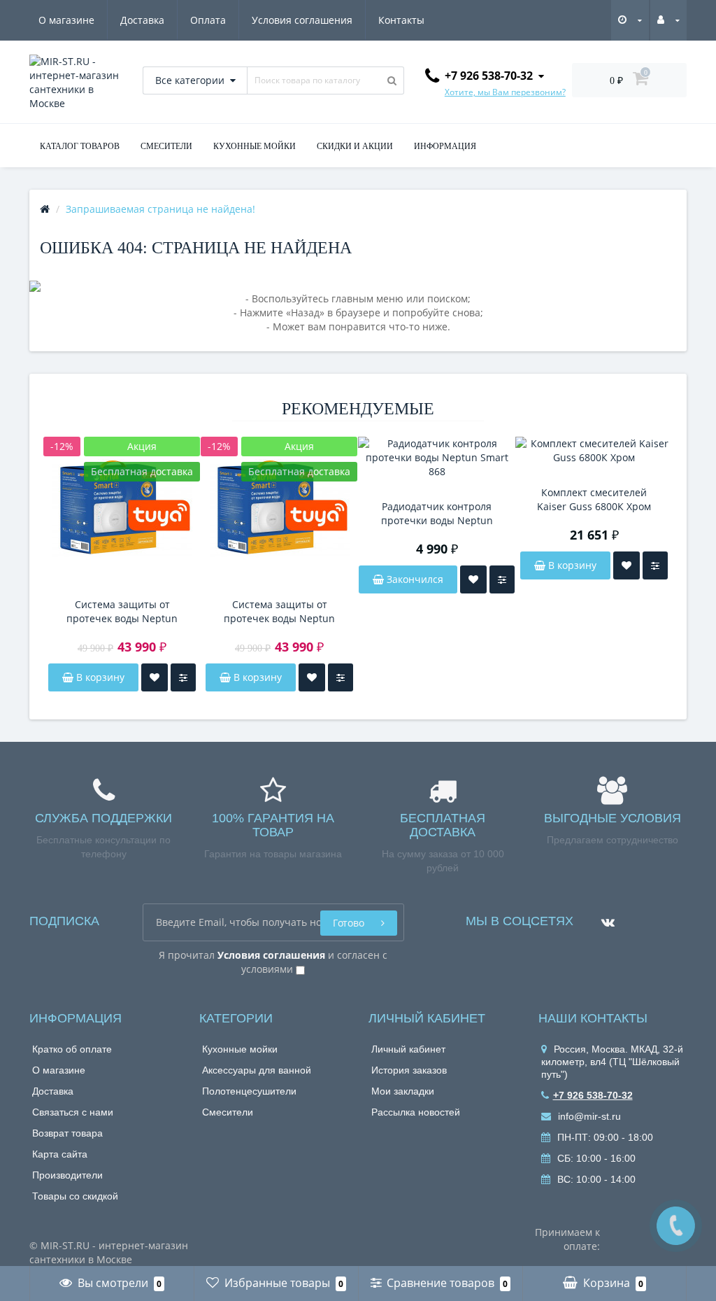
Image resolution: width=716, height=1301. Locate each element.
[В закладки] (154, 677)
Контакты (401, 20)
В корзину (98, 677)
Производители (67, 1175)
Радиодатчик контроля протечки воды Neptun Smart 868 (437, 514)
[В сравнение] (183, 677)
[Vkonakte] (604, 917)
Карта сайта (59, 1154)
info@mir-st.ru (588, 1116)
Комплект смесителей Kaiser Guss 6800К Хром (594, 499)
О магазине (66, 20)
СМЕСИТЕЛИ (166, 146)
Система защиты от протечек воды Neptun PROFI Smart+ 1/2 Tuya (122, 612)
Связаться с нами (72, 1112)
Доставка (142, 20)
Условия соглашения (302, 20)
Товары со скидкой (75, 1196)
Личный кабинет (408, 1049)
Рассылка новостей (415, 1112)
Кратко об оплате (72, 1049)
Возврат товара (67, 1133)
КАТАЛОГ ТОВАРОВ (80, 146)
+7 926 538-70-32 (593, 1095)
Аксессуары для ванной (256, 1070)
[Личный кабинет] (668, 19)
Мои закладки (402, 1091)
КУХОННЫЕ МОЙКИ (254, 146)
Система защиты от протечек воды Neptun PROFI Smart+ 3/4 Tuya (279, 612)
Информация (445, 146)
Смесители (227, 1112)
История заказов (409, 1070)
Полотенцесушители (249, 1091)
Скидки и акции (355, 146)
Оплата (208, 20)
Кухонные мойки (240, 1049)
